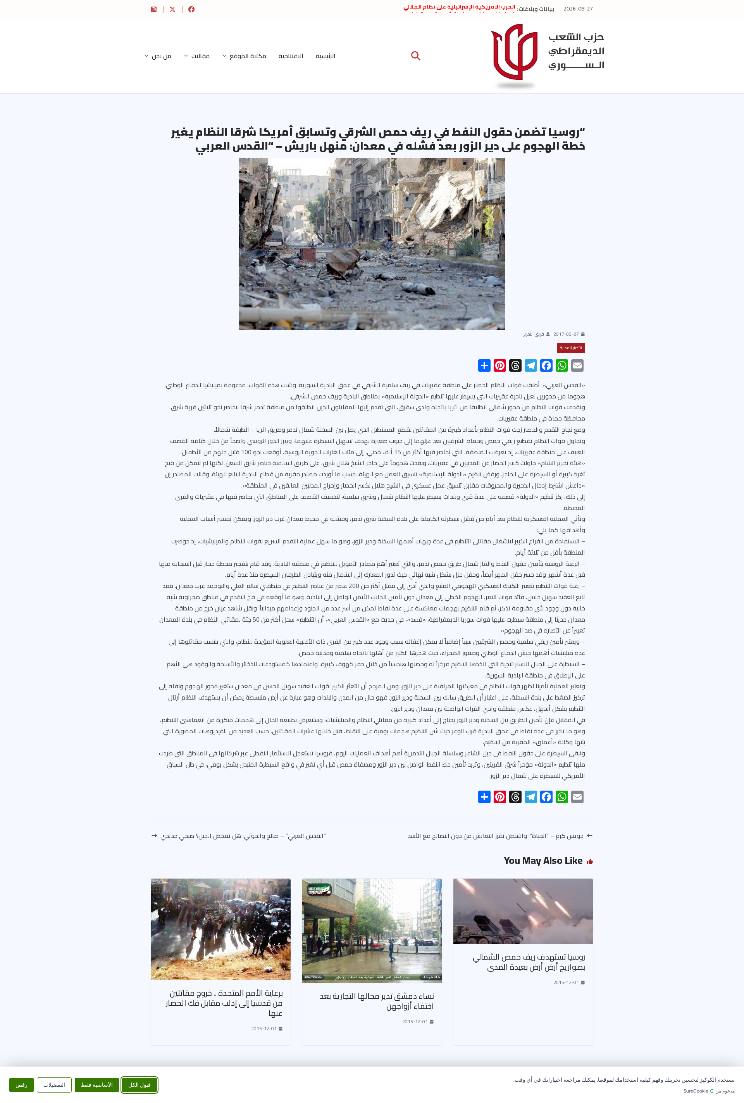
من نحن (161, 56)
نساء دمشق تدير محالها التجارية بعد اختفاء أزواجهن (377, 1001)
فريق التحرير (534, 334)
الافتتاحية (291, 56)
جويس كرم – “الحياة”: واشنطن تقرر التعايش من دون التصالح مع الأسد (496, 835)
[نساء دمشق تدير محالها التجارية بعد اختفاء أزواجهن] (372, 884)
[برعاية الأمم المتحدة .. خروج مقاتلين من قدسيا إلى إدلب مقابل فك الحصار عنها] (221, 884)
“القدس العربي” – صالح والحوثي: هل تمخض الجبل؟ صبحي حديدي (243, 835)
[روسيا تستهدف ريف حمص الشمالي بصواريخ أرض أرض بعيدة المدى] (523, 884)
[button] (226, 56)
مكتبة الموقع (248, 56)
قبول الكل (139, 1084)
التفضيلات (54, 1084)
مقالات (200, 56)
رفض (22, 1084)
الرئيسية (326, 56)
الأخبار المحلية (571, 348)
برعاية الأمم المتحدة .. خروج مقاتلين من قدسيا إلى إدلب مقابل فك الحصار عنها (224, 1003)
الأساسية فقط (97, 1084)
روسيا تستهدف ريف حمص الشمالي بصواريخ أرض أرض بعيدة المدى (529, 962)
